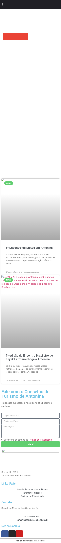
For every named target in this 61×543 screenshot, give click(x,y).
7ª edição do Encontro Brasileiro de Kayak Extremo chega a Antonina (29, 357)
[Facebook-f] (5, 533)
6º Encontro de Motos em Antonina (29, 247)
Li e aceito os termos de (28, 439)
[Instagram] (12, 533)
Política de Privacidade (40, 439)
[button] (57, 4)
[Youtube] (19, 533)
